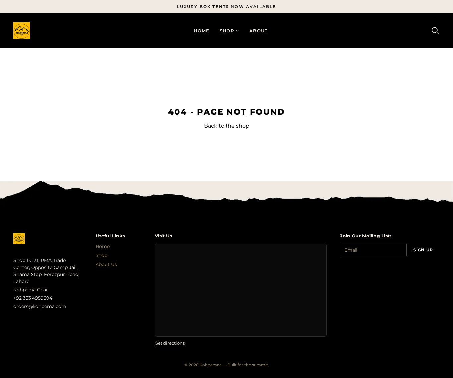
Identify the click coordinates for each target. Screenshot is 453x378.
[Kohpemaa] (19, 238)
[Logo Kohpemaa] (21, 30)
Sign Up (423, 249)
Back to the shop (226, 126)
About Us (106, 264)
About (258, 30)
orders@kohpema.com (39, 306)
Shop (227, 30)
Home (202, 30)
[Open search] (435, 31)
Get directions (170, 343)
